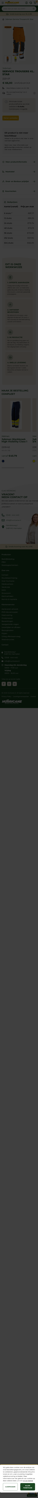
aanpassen (10, 1487)
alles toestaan (27, 1487)
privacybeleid (28, 1481)
